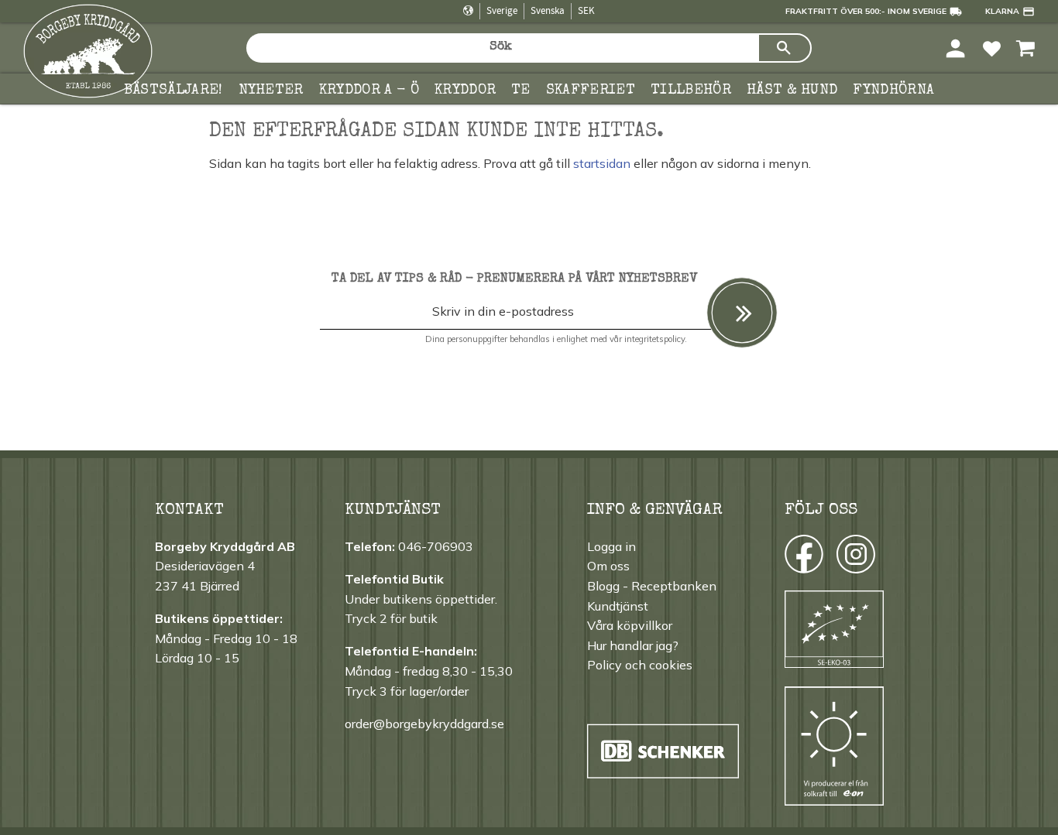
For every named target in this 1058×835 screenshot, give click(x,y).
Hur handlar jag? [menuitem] (632, 645)
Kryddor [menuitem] (465, 91)
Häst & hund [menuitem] (792, 91)
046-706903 (435, 546)
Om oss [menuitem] (608, 565)
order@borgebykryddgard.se (424, 723)
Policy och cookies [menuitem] (639, 664)
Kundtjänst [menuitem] (617, 606)
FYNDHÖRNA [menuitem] (893, 91)
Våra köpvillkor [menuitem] (629, 625)
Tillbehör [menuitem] (691, 91)
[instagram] (803, 558)
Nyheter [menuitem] (271, 91)
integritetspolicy (654, 339)
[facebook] (790, 558)
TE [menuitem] (521, 91)
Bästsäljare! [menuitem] (173, 91)
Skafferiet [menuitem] (590, 91)
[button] (992, 47)
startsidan (601, 163)
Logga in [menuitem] (611, 546)
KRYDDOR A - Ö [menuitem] (369, 91)
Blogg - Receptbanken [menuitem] (651, 586)
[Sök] (784, 48)
